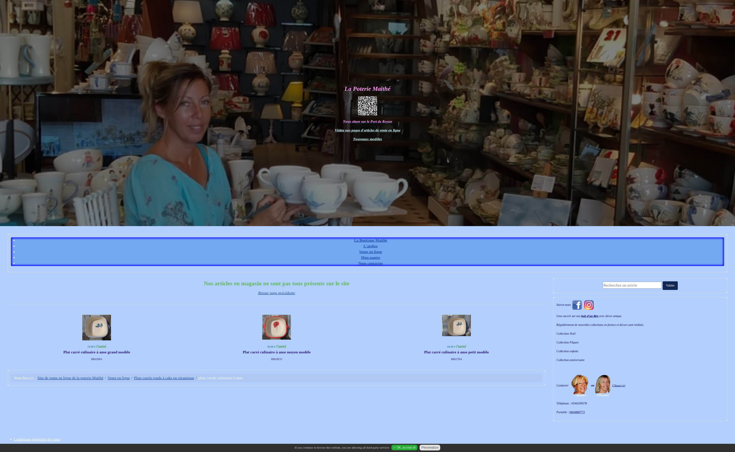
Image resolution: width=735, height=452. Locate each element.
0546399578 (579, 403)
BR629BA (96, 359)
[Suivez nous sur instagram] (589, 304)
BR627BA (456, 359)
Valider (670, 285)
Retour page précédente (276, 293)
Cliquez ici (618, 385)
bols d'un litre (589, 316)
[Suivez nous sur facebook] (577, 304)
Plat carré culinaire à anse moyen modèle (277, 352)
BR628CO (276, 359)
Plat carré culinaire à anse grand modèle (96, 352)
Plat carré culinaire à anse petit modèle (456, 352)
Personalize (429, 447)
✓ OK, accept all (404, 447)
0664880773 (577, 412)
